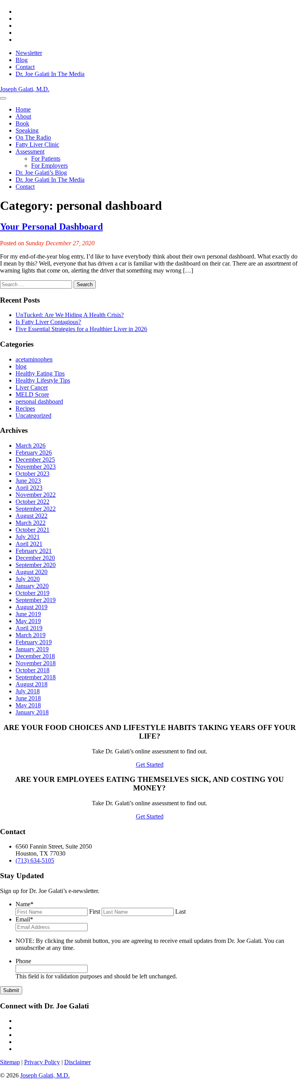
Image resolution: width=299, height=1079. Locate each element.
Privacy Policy (42, 1062)
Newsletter (29, 53)
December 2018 (35, 656)
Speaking (27, 130)
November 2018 (36, 663)
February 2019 (34, 642)
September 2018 (36, 677)
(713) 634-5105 (35, 860)
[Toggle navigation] (3, 98)
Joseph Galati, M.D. (45, 1075)
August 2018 (31, 684)
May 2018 (28, 705)
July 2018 (28, 691)
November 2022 (36, 494)
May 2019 (28, 621)
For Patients (45, 158)
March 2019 (31, 635)
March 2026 (31, 445)
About (23, 116)
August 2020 (31, 572)
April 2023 (29, 487)
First (94, 911)
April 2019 (29, 628)
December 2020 (35, 558)
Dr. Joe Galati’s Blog (41, 172)
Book (22, 123)
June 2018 (28, 698)
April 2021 (29, 543)
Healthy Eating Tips (40, 373)
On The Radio (33, 137)
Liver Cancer (32, 387)
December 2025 (35, 459)
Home (23, 109)
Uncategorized (33, 415)
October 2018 (32, 670)
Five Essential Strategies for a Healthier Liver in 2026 (81, 329)
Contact (25, 67)
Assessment (30, 151)
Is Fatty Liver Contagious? (48, 322)
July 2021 (28, 536)
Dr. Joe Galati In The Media (50, 74)
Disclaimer (77, 1062)
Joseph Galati (24, 89)
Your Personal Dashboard (51, 226)
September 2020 (36, 565)
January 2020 (32, 586)
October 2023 (32, 473)
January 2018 (32, 712)
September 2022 (36, 508)
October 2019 (32, 593)
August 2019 (31, 607)
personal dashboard (39, 401)
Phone (23, 961)
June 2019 (28, 614)
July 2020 (28, 579)
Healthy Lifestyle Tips (43, 380)
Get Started (150, 764)
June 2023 (28, 480)
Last (180, 911)
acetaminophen (34, 359)
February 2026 (34, 452)
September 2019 (36, 600)
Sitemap (10, 1062)
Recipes (25, 408)
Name (24, 904)
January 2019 (32, 649)
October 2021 (32, 529)
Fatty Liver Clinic (37, 144)
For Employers (49, 165)
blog (21, 366)
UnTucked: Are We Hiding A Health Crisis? (70, 315)
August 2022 (31, 515)
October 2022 (32, 501)
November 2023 (36, 466)
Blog (22, 60)
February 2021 (34, 550)
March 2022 (31, 522)
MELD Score (32, 394)
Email (24, 919)
